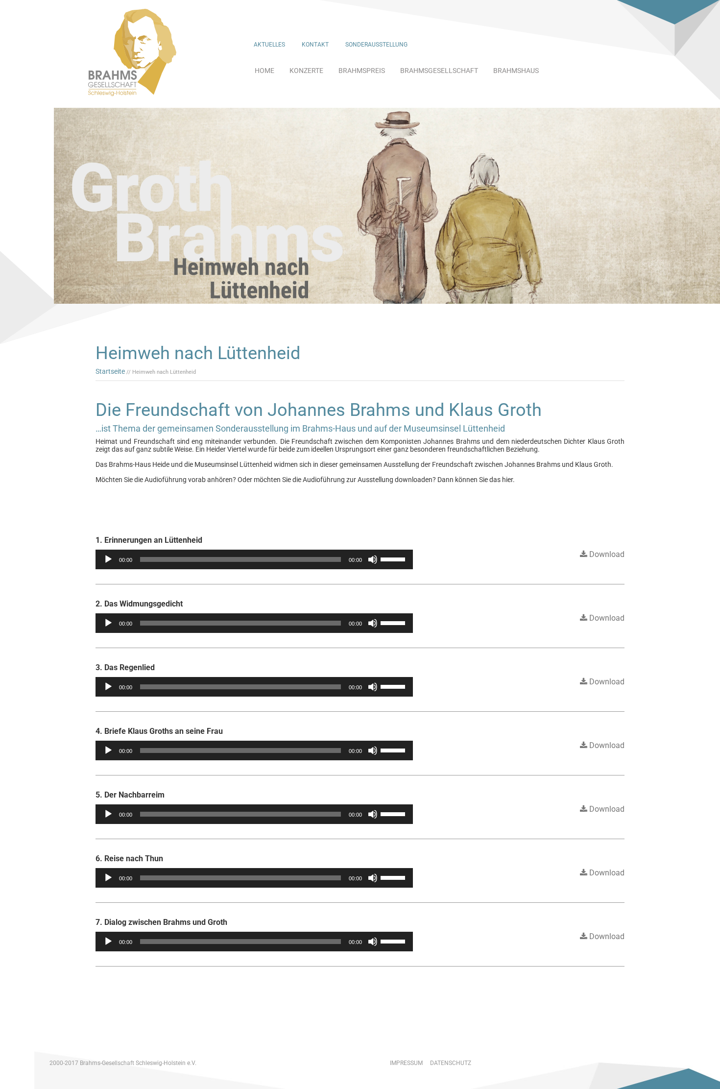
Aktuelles (269, 44)
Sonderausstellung (376, 44)
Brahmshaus (516, 70)
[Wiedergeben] (108, 559)
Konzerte (306, 70)
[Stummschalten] (373, 559)
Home (264, 70)
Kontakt (315, 44)
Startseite (110, 371)
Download (605, 554)
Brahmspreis (361, 70)
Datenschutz (450, 1063)
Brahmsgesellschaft (439, 70)
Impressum (406, 1063)
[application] (254, 559)
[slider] (394, 558)
